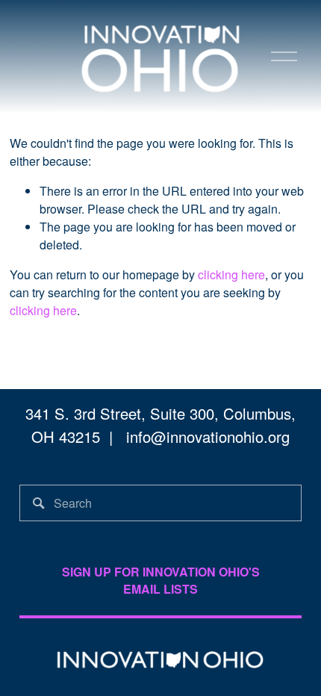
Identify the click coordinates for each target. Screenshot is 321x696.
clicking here (231, 274)
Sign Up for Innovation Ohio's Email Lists (161, 580)
